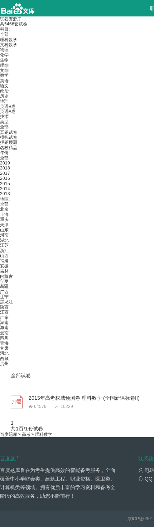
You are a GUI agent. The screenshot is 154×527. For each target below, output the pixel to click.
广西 (4, 291)
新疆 (4, 286)
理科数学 (8, 39)
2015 (5, 183)
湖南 (4, 322)
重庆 (4, 219)
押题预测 (8, 142)
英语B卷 (8, 106)
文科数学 (8, 44)
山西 (4, 255)
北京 (4, 209)
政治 (4, 90)
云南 (4, 332)
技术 (4, 116)
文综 (4, 70)
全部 (4, 34)
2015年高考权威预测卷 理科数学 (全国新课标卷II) (84, 398)
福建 (4, 260)
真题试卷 (8, 132)
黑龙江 (6, 301)
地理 (4, 101)
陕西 (4, 307)
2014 (5, 188)
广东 (4, 317)
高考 (26, 434)
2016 (5, 178)
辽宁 (4, 296)
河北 (4, 353)
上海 (4, 214)
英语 (4, 80)
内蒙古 (6, 276)
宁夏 (4, 281)
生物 (4, 60)
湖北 (4, 240)
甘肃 (4, 348)
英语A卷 (8, 111)
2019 (5, 163)
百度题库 (8, 434)
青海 (4, 343)
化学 (4, 55)
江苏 (4, 245)
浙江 (4, 250)
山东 (4, 229)
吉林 (4, 271)
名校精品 (8, 147)
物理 (4, 49)
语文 (4, 85)
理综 (4, 65)
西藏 (4, 358)
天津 (4, 224)
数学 (4, 75)
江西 (4, 312)
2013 (5, 193)
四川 (4, 337)
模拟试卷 (8, 137)
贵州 (4, 363)
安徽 (4, 266)
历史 (4, 96)
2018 (5, 168)
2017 (5, 173)
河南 (4, 234)
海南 (4, 327)
